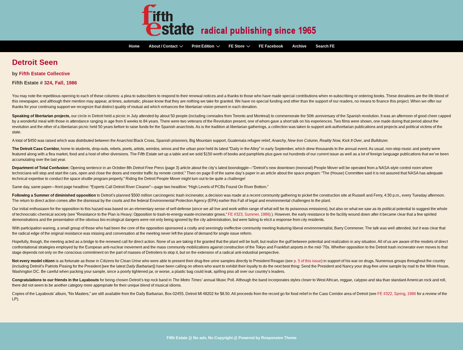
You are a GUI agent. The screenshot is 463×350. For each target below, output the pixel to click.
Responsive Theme (279, 338)
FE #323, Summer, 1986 (248, 214)
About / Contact (163, 46)
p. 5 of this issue (307, 261)
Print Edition (203, 46)
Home (134, 46)
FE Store (237, 46)
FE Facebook (271, 46)
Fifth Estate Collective (44, 73)
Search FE (325, 46)
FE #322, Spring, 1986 (396, 294)
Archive (299, 46)
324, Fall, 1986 (60, 82)
